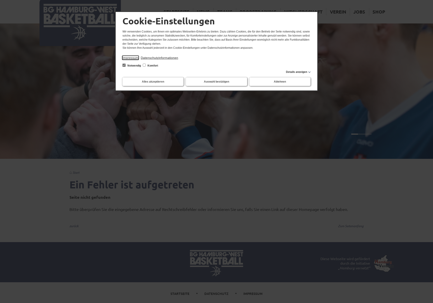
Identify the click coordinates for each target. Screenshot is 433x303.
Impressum (130, 58)
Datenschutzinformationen (159, 58)
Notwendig (134, 65)
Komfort (152, 65)
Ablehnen (280, 81)
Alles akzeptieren (153, 81)
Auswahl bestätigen (216, 81)
